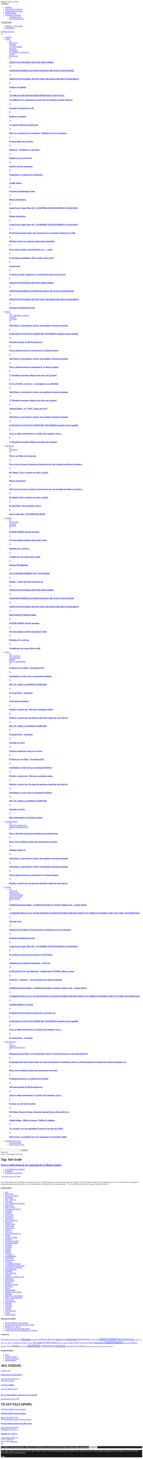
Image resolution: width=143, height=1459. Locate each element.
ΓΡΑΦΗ (7, 1252)
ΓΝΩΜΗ (65, 1343)
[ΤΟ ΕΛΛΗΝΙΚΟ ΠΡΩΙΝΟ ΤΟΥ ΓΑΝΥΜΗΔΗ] (10, 569)
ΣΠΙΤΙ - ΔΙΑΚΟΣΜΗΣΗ (17, 662)
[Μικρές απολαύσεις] (10, 195)
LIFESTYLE (9, 446)
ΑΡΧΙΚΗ (8, 7)
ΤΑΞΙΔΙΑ (8, 518)
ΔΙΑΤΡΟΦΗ (13, 50)
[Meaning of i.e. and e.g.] (10, 544)
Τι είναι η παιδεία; (7, 1385)
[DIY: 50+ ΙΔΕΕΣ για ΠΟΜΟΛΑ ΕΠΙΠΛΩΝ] (10, 680)
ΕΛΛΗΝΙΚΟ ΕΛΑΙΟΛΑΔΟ (19, 52)
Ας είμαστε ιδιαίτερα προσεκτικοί (23, 125)
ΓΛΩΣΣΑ (8, 1249)
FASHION (8, 1171)
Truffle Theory (15, 183)
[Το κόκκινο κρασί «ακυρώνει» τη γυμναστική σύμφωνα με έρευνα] (10, 270)
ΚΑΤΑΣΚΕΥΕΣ (14, 658)
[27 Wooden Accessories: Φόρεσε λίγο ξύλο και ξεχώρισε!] (10, 371)
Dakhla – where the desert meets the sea (26, 582)
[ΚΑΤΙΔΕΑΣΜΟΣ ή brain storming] (10, 528)
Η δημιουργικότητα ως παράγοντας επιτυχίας (28, 1079)
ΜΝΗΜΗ (15, 1346)
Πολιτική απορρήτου (12, 1358)
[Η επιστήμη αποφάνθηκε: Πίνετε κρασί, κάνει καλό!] (10, 254)
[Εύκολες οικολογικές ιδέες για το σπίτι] (10, 747)
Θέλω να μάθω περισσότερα (78, 1447)
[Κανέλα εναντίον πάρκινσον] (10, 162)
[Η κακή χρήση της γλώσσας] (10, 137)
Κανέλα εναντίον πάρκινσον (21, 166)
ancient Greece (17, 1339)
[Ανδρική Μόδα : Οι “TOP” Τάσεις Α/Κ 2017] (10, 404)
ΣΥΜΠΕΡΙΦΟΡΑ (48, 1346)
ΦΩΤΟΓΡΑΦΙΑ (10, 1315)
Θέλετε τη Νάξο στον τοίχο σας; (22, 456)
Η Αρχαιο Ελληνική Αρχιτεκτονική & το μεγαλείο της (32, 1013)
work (39, 1342)
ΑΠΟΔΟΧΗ (93, 1447)
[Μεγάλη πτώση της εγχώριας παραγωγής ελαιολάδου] (10, 237)
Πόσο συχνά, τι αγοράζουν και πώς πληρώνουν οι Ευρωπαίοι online (38, 1137)
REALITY (10, 1343)
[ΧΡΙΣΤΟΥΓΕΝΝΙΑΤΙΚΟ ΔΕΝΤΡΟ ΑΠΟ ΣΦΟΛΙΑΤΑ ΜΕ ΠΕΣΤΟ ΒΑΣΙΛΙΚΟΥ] (10, 75)
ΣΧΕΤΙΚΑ (8, 1305)
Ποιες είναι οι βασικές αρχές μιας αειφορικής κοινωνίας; (33, 842)
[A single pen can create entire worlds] (10, 553)
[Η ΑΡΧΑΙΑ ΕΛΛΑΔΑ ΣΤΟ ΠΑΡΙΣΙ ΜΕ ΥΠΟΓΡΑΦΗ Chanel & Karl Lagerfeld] (10, 330)
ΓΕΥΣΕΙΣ (8, 1247)
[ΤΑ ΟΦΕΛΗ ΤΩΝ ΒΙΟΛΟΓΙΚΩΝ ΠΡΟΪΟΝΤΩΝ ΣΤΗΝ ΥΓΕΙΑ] (10, 91)
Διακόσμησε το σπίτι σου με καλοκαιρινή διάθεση (30, 676)
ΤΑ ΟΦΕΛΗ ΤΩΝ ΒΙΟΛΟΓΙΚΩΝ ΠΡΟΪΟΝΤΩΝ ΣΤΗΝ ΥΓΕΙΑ (36, 95)
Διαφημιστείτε (10, 1260)
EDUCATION (10, 1207)
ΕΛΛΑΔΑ (12, 524)
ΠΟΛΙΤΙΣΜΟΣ (23, 1346)
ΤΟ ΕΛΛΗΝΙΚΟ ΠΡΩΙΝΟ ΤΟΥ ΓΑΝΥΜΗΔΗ (29, 573)
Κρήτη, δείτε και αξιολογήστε (11, 1375)
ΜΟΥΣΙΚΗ (9, 1286)
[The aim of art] (10, 917)
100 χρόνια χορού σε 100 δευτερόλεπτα (25, 342)
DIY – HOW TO (10, 1200)
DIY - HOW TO (14, 656)
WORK (7, 1235)
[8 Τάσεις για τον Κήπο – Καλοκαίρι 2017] (10, 664)
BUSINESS (9, 1198)
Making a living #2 (17, 850)
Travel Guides (14, 522)
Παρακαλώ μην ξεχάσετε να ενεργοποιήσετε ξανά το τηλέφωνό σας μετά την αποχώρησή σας (48, 1054)
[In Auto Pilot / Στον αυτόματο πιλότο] (10, 502)
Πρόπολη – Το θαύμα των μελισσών (24, 150)
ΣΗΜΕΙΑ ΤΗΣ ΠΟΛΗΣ (13, 1292)
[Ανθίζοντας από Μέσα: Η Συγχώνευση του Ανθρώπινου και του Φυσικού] (10, 926)
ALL (6, 1192)
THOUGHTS (9, 1226)
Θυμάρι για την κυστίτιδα (20, 158)
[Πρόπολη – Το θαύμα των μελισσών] (10, 146)
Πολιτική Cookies (11, 1357)
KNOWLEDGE (95, 1339)
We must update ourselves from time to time (28, 540)
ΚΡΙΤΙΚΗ (3, 1346)
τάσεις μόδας (109, 1346)
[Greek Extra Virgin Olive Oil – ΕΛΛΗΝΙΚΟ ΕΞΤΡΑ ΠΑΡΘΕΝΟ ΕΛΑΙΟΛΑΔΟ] (10, 204)
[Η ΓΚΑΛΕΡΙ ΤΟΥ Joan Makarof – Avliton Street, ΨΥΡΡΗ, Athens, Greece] (10, 967)
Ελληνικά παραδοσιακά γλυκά (22, 191)
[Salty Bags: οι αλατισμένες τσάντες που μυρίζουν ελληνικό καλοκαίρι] (10, 321)
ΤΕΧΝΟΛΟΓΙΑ (10, 1042)
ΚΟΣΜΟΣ (12, 526)
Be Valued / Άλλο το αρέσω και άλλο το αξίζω (28, 472)
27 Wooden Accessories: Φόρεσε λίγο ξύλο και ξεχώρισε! (33, 375)
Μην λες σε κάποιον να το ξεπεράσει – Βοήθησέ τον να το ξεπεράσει (38, 133)
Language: (8, 15)
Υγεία (68, 1346)
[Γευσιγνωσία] (10, 262)
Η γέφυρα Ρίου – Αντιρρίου (21, 693)
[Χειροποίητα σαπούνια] (10, 697)
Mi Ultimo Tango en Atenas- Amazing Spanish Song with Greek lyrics (39, 1112)
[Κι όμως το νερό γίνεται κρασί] (10, 1099)
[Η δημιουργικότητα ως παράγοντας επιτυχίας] (10, 1075)
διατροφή (97, 1346)
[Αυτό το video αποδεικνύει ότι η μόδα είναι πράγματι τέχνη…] (10, 429)
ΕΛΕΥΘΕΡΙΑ (10, 28)
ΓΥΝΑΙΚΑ (13, 319)
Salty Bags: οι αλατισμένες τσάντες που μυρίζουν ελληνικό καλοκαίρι (38, 325)
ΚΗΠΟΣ (12, 660)
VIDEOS (12, 1046)
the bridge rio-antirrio (26, 1343)
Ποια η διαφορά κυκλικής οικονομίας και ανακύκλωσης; (33, 833)
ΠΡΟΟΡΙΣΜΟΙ (10, 1290)
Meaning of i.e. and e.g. (19, 548)
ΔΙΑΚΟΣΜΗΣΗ (10, 1256)
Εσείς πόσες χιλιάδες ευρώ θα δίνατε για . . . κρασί (30, 249)
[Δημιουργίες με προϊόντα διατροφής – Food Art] (10, 959)
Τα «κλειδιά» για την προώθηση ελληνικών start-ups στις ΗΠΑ (36, 1128)
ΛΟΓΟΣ (8, 1346)
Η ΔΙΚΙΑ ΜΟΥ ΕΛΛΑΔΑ (14, 11)
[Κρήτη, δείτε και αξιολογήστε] (5, 1371)
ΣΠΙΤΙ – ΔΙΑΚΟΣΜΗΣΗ (13, 1298)
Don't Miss (8, 1202)
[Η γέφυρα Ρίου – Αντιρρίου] (10, 689)
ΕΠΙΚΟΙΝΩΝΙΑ (10, 13)
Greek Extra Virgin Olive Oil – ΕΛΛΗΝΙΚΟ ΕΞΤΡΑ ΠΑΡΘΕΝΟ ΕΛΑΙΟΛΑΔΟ (43, 208)
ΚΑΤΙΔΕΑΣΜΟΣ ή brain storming (24, 532)
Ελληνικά (20, 19)
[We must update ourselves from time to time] (10, 536)
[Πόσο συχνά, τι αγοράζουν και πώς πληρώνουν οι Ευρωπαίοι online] (10, 1133)
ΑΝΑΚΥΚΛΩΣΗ (11, 822)
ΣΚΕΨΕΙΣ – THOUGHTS (14, 26)
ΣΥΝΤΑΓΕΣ (13, 56)
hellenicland (71, 1339)
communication (35, 1339)
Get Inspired (13, 450)
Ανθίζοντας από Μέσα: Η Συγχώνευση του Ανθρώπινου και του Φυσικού (40, 930)
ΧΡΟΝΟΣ (82, 1346)
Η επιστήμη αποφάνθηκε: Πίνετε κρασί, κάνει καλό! (31, 258)
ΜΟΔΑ (7, 312)
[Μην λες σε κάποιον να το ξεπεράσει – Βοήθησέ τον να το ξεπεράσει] (10, 129)
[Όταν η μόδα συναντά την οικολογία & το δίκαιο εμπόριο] (10, 346)
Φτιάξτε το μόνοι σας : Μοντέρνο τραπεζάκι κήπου (31, 709)
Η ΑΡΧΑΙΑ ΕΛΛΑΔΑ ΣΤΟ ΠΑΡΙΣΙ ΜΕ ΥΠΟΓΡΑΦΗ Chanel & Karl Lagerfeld (43, 334)
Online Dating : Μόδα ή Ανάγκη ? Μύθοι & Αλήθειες (32, 1120)
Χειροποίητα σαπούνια (19, 701)
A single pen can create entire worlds (24, 557)
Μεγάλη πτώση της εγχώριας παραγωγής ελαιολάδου (32, 241)
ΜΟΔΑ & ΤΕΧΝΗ (15, 897)
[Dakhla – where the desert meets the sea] (10, 578)
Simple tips (8, 1222)
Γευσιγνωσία (14, 266)
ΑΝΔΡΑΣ (12, 317)
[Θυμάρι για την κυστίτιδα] (10, 154)
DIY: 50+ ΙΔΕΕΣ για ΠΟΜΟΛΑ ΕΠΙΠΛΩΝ (28, 684)
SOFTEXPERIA (17, 1343)
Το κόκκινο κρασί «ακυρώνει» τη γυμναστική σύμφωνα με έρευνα (37, 274)
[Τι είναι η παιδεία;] (7, 1381)
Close (3, 1456)
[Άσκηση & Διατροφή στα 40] (10, 104)
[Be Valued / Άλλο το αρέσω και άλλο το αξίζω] (10, 468)
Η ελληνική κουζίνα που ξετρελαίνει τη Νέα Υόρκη (30, 955)
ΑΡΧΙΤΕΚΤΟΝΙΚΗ (16, 895)
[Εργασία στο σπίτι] (10, 738)
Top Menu (5, 4)
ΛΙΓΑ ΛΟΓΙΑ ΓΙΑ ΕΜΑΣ (13, 9)
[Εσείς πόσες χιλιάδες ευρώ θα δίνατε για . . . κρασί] (10, 245)
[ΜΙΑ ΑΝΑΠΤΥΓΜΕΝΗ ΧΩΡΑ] (10, 611)
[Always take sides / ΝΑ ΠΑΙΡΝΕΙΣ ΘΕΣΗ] (10, 510)
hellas (64, 1339)
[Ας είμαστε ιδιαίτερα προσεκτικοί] (10, 121)
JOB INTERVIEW (84, 1339)
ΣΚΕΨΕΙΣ (8, 1294)
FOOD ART (13, 891)
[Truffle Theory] (10, 179)
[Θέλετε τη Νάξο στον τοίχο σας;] (10, 452)
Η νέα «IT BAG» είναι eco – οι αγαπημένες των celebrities (33, 384)
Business (26, 1339)
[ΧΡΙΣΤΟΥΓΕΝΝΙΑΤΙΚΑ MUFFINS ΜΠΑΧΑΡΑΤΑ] (10, 58)
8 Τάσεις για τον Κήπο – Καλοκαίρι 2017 (26, 668)
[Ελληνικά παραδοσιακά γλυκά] (10, 187)
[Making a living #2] (10, 846)
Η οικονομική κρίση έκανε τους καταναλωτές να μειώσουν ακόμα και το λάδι (42, 233)
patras (6, 1343)
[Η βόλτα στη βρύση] (10, 83)
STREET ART (14, 893)
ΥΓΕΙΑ (7, 39)
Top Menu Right (6, 22)
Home (7, 1355)
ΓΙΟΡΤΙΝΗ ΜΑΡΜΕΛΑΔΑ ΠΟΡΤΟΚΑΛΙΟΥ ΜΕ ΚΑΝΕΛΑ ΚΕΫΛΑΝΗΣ (41, 71)
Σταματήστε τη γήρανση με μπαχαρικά (25, 175)
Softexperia (13, 1441)
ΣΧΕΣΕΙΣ (8, 1303)
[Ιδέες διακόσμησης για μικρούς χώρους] (10, 813)
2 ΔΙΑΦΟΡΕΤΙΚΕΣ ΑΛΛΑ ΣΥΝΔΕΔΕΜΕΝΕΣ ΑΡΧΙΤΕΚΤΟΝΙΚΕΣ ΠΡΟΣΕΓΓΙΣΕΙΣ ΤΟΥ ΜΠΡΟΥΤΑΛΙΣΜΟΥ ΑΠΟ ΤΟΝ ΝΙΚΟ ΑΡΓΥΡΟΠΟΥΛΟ (74, 913)
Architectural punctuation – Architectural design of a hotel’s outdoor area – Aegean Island (47, 905)
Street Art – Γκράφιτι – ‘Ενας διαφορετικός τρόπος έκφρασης (35, 980)
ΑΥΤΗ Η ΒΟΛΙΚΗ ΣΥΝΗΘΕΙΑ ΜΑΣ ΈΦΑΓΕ (21, 1330)
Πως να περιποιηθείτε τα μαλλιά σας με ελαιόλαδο (19, 1395)
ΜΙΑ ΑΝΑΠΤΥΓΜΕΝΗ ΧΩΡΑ (22, 615)
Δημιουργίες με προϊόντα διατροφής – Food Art (29, 963)
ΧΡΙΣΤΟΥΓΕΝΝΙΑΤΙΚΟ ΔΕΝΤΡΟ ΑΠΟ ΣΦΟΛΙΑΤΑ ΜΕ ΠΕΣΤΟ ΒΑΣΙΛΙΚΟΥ (44, 79)
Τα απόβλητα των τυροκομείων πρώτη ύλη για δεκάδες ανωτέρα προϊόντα (41, 100)
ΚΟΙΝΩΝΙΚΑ (10, 1281)
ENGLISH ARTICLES (13, 1209)
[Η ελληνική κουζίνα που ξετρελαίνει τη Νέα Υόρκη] (10, 950)
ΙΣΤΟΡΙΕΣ (8, 1271)
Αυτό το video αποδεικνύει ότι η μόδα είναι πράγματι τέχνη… (35, 433)
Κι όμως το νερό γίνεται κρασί (22, 1104)
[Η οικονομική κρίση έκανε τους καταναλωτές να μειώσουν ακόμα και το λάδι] (10, 229)
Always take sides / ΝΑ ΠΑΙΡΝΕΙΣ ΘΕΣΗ (27, 514)
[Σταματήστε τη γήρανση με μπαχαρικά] (10, 170)
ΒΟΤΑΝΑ (12, 49)
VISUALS (8, 1232)
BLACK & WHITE (11, 1196)
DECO (7, 652)
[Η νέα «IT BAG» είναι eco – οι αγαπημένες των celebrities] (10, 380)
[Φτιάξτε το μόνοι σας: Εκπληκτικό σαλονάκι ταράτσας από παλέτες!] (10, 714)
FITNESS (12, 45)
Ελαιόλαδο (126, 1343)
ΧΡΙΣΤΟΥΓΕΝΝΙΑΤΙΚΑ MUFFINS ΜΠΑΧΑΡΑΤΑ (31, 62)
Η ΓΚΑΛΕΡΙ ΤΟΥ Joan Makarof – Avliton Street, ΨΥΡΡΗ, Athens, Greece (41, 971)
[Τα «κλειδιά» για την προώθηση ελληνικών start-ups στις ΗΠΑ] (10, 1124)
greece (59, 1339)
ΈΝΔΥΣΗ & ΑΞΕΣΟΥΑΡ (18, 825)
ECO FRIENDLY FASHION (19, 315)
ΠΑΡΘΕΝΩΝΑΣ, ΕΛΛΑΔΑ (21, 1005)
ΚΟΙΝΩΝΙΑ (9, 1279)
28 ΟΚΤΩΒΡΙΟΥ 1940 (7, 1339)
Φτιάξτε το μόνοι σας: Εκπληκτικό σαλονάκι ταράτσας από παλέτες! (38, 718)
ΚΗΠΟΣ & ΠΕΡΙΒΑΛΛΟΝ (18, 827)
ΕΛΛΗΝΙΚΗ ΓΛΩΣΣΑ (13, 1264)
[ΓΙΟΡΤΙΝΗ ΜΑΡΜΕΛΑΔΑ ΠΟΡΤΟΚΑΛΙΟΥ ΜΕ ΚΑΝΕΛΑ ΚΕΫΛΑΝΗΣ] (10, 66)
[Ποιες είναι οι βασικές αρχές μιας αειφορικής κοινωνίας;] (10, 838)
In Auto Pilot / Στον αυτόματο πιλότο (25, 506)
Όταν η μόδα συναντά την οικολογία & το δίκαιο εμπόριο (33, 350)
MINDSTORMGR (108, 1339)
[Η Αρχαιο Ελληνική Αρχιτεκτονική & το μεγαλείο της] (10, 1009)
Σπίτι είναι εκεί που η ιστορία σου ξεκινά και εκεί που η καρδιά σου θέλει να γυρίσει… (46, 464)
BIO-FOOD (13, 43)
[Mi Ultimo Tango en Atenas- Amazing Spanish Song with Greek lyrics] (10, 1108)
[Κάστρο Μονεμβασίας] (10, 561)
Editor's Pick (9, 1205)
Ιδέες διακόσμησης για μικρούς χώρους (26, 817)
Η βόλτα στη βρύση (17, 87)
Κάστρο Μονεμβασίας (18, 565)
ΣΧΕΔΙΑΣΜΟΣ (14, 899)
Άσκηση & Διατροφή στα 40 (21, 108)
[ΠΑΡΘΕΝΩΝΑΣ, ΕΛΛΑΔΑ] (10, 1000)
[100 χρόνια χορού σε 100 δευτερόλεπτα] (10, 338)
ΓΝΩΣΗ (8, 1251)
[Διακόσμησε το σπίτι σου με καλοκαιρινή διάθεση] (10, 672)
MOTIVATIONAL (11, 1220)
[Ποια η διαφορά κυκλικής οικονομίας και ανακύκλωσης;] (10, 829)
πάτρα (104, 1346)
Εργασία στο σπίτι (17, 743)
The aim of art (15, 921)
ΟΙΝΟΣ (11, 54)
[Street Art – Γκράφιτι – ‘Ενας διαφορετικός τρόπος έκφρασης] (10, 976)
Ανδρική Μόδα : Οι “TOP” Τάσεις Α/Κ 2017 (28, 409)
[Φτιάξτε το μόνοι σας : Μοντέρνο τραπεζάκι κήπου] (10, 705)
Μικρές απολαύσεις (17, 199)
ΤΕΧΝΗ (8, 887)
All (10, 41)
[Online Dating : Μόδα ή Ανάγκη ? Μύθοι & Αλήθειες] (10, 1116)
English (18, 17)
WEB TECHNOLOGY (17, 1047)
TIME (34, 1343)
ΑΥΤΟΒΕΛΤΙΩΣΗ (15, 47)
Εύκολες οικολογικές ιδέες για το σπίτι (25, 751)
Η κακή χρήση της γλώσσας (21, 141)
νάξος (101, 1346)
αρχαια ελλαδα (90, 1346)
